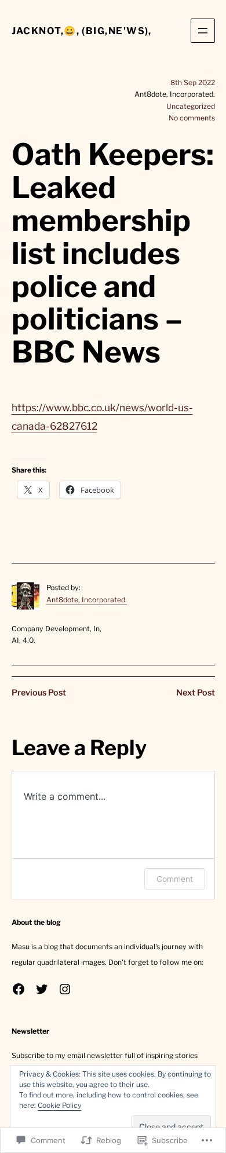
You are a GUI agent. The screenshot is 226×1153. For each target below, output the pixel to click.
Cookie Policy (59, 1105)
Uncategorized (190, 106)
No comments (192, 118)
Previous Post (39, 692)
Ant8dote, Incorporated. (86, 599)
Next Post (195, 692)
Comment (174, 879)
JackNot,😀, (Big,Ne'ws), (82, 30)
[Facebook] (18, 989)
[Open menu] (203, 31)
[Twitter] (42, 989)
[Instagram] (65, 989)
